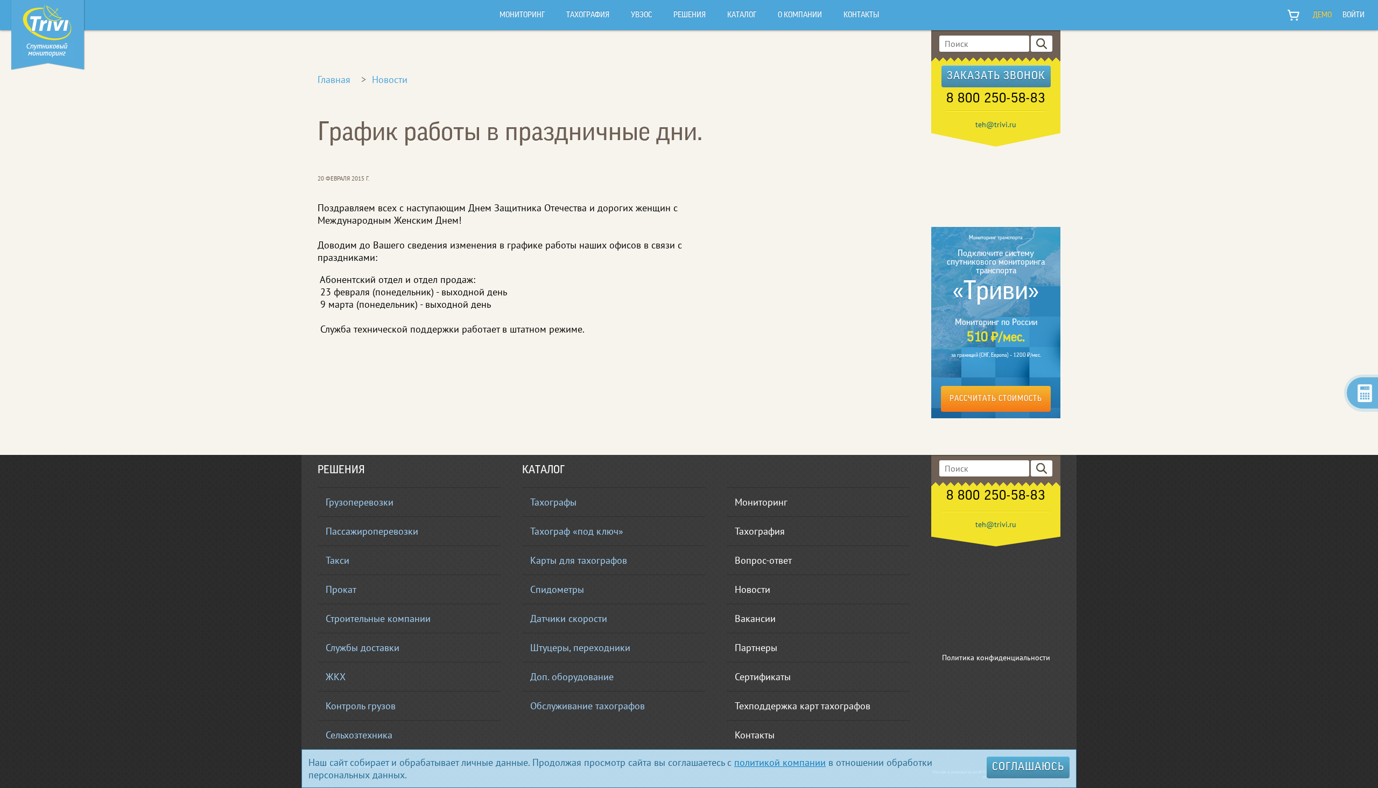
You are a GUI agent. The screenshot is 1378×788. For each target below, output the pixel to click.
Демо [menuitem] (1322, 15)
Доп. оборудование (572, 677)
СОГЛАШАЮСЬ (1028, 767)
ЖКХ (336, 677)
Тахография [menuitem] (587, 15)
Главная (334, 79)
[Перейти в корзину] (1294, 15)
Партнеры (756, 647)
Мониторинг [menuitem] (522, 15)
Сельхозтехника (359, 735)
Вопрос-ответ (763, 560)
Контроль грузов (361, 706)
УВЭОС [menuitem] (641, 15)
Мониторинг (761, 502)
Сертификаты (763, 677)
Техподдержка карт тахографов (802, 706)
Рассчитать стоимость (996, 399)
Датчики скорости (568, 618)
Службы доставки (362, 647)
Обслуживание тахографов (587, 706)
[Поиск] (1041, 44)
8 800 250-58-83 (995, 99)
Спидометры (557, 589)
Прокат (341, 589)
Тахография (760, 531)
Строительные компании (378, 618)
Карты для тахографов (578, 560)
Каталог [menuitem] (741, 15)
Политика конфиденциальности (996, 657)
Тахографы (553, 502)
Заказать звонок (996, 76)
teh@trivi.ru (995, 124)
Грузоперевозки (359, 502)
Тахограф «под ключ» (576, 531)
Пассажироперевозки (372, 531)
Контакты (755, 735)
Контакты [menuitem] (861, 15)
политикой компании (780, 762)
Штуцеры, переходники (580, 647)
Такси (337, 560)
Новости (389, 79)
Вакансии (755, 618)
